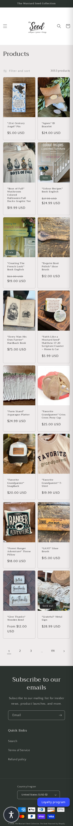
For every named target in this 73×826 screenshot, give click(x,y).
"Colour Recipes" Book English (52, 190)
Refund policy (17, 759)
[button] (5, 26)
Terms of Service (19, 750)
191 (53, 651)
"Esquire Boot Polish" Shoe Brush (50, 266)
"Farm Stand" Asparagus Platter (18, 413)
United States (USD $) (34, 794)
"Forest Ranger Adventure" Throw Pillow (19, 551)
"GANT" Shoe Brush (50, 550)
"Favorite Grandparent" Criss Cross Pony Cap (54, 414)
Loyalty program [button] (53, 802)
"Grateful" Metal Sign (52, 618)
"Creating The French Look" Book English (16, 266)
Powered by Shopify (56, 824)
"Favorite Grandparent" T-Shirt (52, 483)
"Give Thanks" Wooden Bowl (16, 618)
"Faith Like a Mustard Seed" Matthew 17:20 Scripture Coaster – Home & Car (53, 343)
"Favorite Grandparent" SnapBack (15, 483)
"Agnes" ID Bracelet (48, 125)
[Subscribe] (60, 715)
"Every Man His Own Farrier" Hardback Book (17, 340)
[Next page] (63, 651)
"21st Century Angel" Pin (16, 125)
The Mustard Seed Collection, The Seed (31, 824)
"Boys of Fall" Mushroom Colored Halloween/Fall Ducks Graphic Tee (19, 195)
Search (12, 741)
